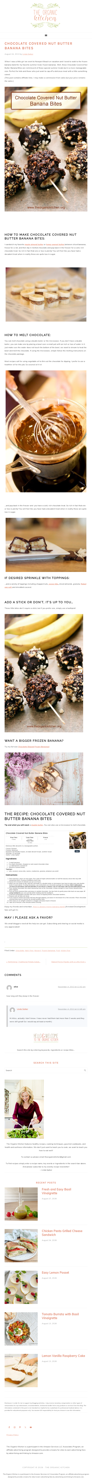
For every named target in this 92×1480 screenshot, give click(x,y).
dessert (37, 950)
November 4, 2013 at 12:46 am (71, 1009)
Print (77, 851)
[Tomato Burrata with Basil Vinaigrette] (21, 1329)
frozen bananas (48, 950)
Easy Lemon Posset (55, 1272)
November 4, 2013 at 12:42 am (71, 987)
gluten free (65, 950)
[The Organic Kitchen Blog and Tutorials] (46, 30)
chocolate (20, 950)
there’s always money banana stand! (49, 906)
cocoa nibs (53, 584)
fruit (58, 950)
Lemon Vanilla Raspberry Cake (63, 1356)
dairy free (29, 950)
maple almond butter (34, 244)
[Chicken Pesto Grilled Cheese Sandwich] (21, 1246)
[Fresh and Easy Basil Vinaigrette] (21, 1204)
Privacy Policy (13, 1435)
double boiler (37, 825)
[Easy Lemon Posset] (21, 1288)
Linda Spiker (22, 1009)
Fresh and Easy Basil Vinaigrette (56, 1191)
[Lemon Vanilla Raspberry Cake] (21, 1371)
